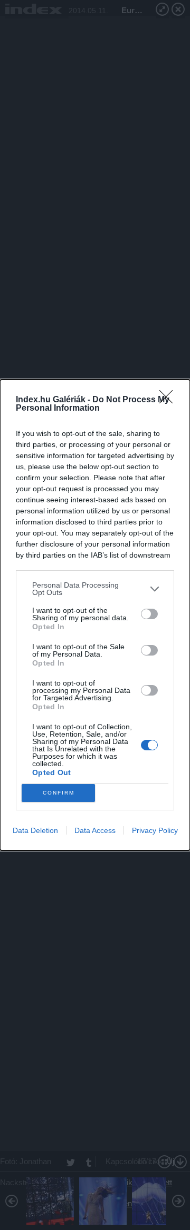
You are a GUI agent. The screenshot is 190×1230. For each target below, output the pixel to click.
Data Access (95, 830)
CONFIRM (58, 793)
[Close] (169, 400)
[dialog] (95, 615)
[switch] (149, 614)
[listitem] (95, 588)
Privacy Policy (155, 830)
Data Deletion (35, 830)
